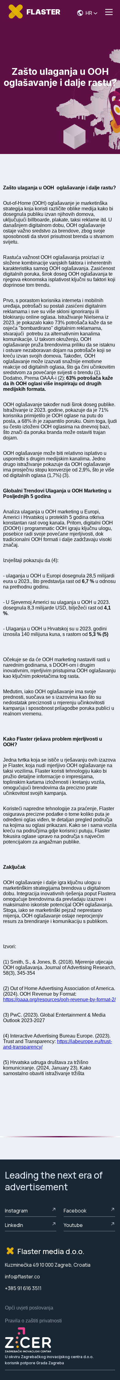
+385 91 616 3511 (23, 1288)
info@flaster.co (22, 1276)
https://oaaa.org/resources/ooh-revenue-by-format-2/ (59, 999)
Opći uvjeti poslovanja (29, 1307)
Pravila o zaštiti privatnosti (33, 1320)
